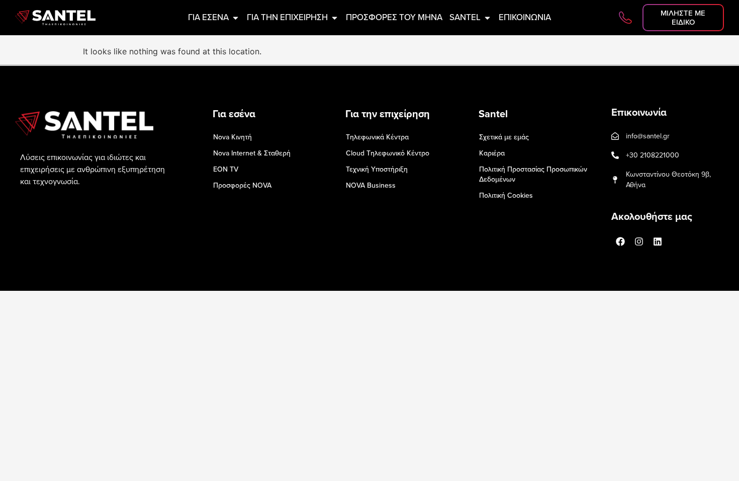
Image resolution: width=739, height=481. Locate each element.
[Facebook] (620, 241)
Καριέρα (492, 153)
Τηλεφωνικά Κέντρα (377, 137)
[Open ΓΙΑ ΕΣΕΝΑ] (235, 17)
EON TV (225, 169)
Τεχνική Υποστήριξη (377, 169)
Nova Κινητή (232, 137)
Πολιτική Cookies (506, 195)
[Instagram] (639, 241)
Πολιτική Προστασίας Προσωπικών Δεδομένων (533, 174)
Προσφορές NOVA (242, 185)
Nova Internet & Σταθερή (252, 153)
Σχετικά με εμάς (504, 137)
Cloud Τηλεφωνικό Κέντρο (387, 153)
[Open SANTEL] (487, 17)
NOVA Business (371, 185)
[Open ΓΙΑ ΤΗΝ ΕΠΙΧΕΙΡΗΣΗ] (334, 17)
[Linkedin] (658, 241)
